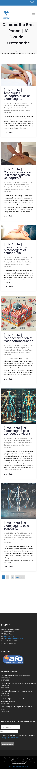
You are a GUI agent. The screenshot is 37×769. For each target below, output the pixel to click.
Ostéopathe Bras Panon (24, 108)
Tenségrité (7, 112)
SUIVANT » (20, 577)
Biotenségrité (20, 105)
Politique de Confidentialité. (11, 738)
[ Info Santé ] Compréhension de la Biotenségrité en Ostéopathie (17, 173)
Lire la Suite (8, 132)
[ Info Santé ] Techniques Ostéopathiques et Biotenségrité (17, 94)
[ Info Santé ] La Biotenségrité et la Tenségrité (16, 526)
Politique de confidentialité (20, 766)
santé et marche (24, 110)
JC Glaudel (23, 103)
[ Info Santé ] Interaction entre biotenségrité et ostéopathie (15, 248)
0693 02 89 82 (9, 636)
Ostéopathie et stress (11, 110)
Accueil (17, 51)
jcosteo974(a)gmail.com (14, 638)
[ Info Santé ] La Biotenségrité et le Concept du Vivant (17, 431)
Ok (10, 766)
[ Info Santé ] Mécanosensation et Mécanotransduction (18, 338)
